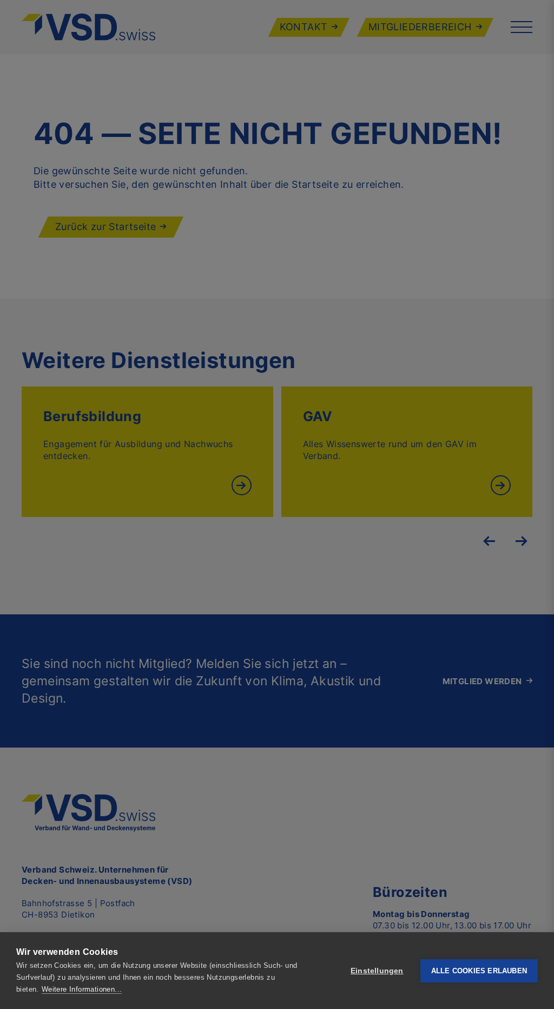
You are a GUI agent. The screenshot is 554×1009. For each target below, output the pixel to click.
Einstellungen (377, 971)
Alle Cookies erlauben (479, 971)
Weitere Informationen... (82, 989)
